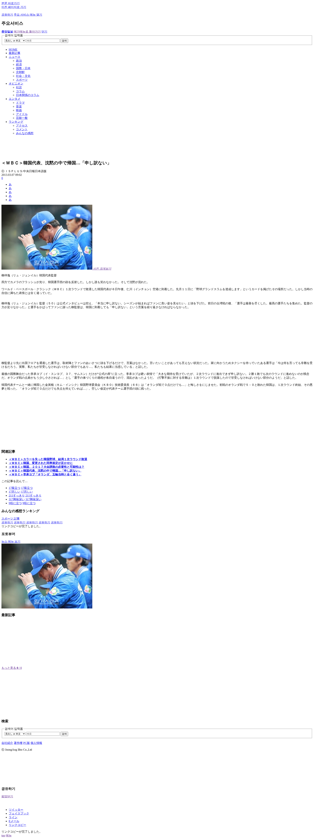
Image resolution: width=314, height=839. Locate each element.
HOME (13, 49)
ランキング (16, 121)
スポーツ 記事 (10, 518)
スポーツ (22, 79)
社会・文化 (23, 75)
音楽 (19, 106)
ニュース (14, 56)
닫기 (44, 31)
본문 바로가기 (10, 3)
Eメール (14, 821)
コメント (22, 129)
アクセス (22, 125)
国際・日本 (23, 68)
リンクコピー (17, 824)
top (3, 835)
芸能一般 (22, 117)
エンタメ (14, 98)
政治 (19, 60)
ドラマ (20, 102)
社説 (19, 87)
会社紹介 (7, 742)
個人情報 (36, 742)
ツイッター (16, 809)
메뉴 (9, 835)
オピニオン (16, 83)
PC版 (26, 742)
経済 (19, 64)
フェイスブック (19, 813)
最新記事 (14, 53)
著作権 (18, 742)
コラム (20, 91)
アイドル (22, 114)
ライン (13, 817)
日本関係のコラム (27, 95)
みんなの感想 (24, 133)
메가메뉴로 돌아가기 (27, 31)
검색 (64, 40)
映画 (19, 110)
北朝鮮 (20, 72)
